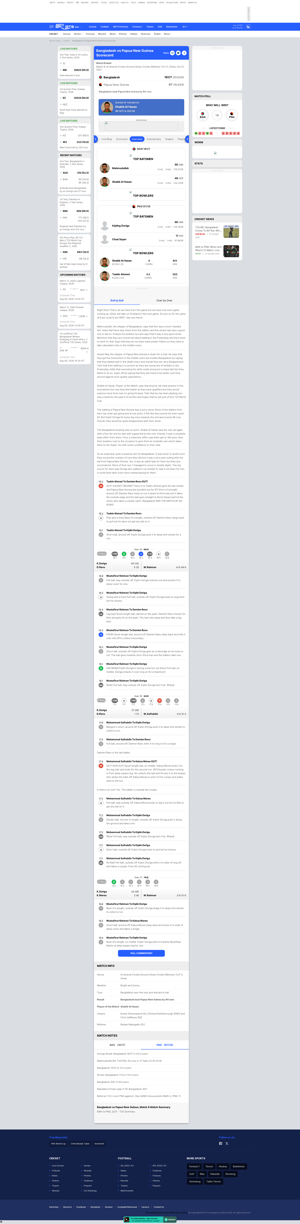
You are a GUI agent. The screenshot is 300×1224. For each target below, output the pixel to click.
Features (145, 34)
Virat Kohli (99, 1143)
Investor (109, 1207)
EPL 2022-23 (159, 1165)
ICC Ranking (90, 1190)
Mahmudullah (120, 168)
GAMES (141, 2)
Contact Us (159, 1207)
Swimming (194, 1181)
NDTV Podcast (120, 26)
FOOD (104, 2)
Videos (134, 34)
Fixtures (90, 34)
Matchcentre (127, 1190)
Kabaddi (215, 1174)
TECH (133, 2)
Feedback (81, 1207)
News (113, 34)
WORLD (61, 2)
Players (88, 1185)
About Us (67, 1207)
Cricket (92, 26)
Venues (55, 1190)
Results (102, 34)
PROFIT (70, 2)
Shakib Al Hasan (122, 181)
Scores (66, 34)
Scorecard (122, 139)
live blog (107, 139)
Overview (137, 139)
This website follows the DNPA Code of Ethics (166, 1212)
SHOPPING (152, 2)
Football (105, 26)
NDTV (52, 2)
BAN (117, 1044)
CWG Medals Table (80, 1143)
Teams (157, 34)
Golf (160, 26)
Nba (202, 1174)
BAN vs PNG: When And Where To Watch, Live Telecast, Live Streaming (208, 248)
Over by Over (164, 300)
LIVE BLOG (200, 234)
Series (77, 34)
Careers (145, 1207)
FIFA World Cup (58, 1143)
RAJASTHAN (172, 2)
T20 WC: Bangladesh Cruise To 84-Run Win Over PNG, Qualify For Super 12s (207, 229)
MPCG (183, 2)
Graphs (169, 139)
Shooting (230, 1174)
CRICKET (95, 2)
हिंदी (77, 2)
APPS (161, 2)
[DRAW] (217, 115)
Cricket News (204, 219)
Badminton (171, 26)
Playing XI (183, 139)
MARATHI (192, 2)
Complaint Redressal (127, 1207)
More (167, 34)
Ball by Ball (116, 300)
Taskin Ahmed (121, 274)
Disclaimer (95, 1207)
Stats (199, 163)
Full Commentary (141, 953)
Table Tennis (213, 1181)
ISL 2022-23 (127, 1165)
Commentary (154, 139)
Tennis (149, 26)
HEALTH (124, 2)
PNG (165, 1044)
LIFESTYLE (114, 2)
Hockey (223, 1166)
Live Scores (58, 1165)
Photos (123, 34)
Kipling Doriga (120, 225)
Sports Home (54, 41)
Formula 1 (137, 26)
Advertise (53, 1207)
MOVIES (84, 2)
